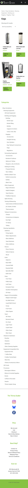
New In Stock (14, 436)
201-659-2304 (14, 473)
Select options (6, 89)
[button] (21, 2)
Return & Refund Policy (14, 452)
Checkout (14, 432)
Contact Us (14, 448)
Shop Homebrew (10, 11)
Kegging (9, 15)
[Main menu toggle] (25, 2)
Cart (14, 430)
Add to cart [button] (6, 54)
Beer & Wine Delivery (14, 434)
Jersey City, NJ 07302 (14, 471)
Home (2, 11)
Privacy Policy (14, 450)
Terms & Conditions (14, 456)
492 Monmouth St (14, 469)
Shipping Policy (14, 454)
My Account (14, 428)
